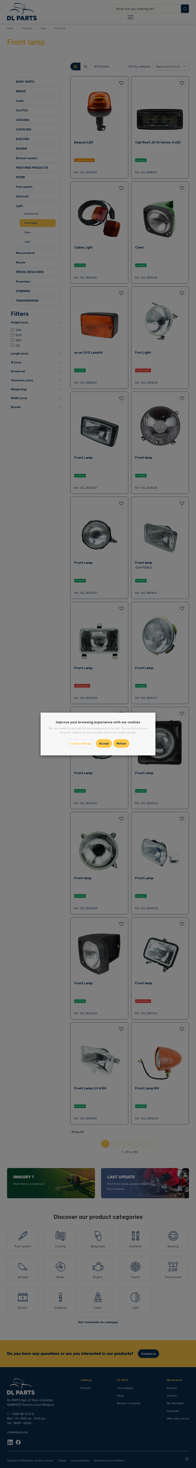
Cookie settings (80, 743)
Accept (104, 743)
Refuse (121, 743)
